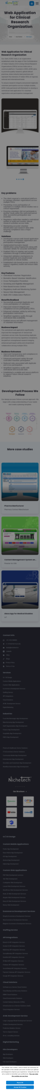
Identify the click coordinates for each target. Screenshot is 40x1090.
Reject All (20, 1082)
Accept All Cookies (20, 1087)
